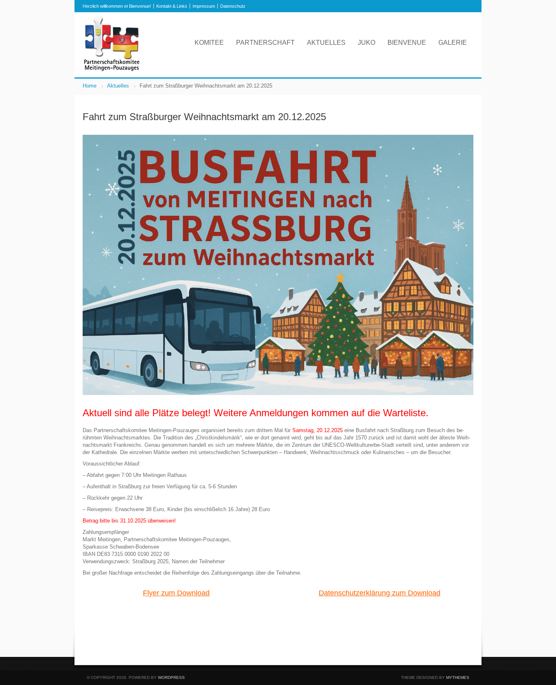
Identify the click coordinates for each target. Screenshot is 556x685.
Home (89, 86)
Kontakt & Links (171, 6)
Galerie (452, 42)
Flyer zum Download (176, 593)
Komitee (209, 42)
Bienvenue (406, 42)
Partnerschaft (265, 42)
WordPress (171, 677)
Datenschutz (232, 6)
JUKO (366, 42)
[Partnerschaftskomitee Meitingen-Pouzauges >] (112, 71)
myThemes (457, 677)
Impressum (204, 6)
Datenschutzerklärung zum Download (379, 593)
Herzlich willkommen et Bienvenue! (117, 6)
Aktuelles (326, 42)
